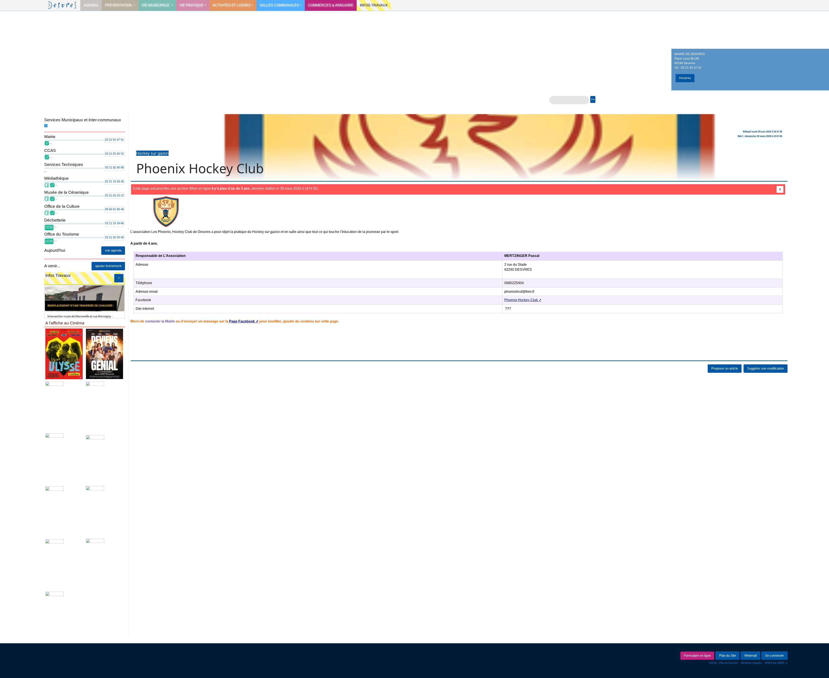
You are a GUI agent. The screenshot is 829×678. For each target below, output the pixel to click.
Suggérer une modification (765, 368)
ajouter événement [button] (188, 266)
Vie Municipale (156, 5)
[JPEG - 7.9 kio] (83, 587)
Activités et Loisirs (232, 5)
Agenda (91, 5)
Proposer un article (724, 368)
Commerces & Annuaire (330, 5)
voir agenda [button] (192, 250)
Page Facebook (242, 321)
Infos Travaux (374, 5)
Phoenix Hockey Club (521, 300)
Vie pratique (191, 5)
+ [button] (198, 278)
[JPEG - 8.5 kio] (83, 379)
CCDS (49, 227)
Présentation (119, 5)
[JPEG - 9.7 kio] (83, 483)
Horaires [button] (685, 78)
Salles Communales (279, 5)
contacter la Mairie (160, 321)
